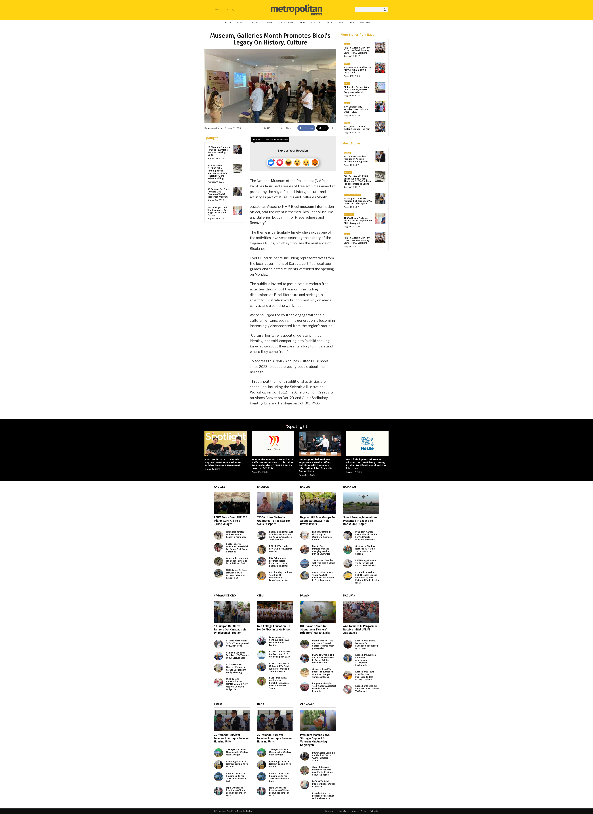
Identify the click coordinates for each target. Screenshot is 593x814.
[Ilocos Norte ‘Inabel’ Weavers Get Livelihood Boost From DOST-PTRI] (347, 644)
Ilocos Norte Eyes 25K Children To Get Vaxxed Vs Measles (367, 689)
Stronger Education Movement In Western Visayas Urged (237, 752)
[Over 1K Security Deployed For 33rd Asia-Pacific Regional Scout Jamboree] (304, 770)
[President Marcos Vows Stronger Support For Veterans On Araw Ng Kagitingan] (318, 721)
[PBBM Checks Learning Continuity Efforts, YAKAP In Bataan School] (304, 756)
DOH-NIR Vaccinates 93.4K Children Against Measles (280, 549)
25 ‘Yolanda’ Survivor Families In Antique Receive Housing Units (219, 151)
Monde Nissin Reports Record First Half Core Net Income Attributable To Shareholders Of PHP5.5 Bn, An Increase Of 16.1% (272, 464)
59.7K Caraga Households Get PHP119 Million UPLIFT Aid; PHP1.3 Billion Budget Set (237, 684)
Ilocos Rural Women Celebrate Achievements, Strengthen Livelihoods (365, 660)
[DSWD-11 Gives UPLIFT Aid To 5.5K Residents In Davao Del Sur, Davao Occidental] (304, 658)
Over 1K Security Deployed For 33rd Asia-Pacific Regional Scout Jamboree (322, 771)
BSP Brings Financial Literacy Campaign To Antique (237, 764)
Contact (364, 811)
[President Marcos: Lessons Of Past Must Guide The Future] (304, 796)
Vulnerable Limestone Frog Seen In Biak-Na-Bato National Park (237, 561)
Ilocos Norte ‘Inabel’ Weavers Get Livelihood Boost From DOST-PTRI (367, 644)
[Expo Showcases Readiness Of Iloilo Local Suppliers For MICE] (218, 791)
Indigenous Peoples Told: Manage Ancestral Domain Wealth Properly (324, 687)
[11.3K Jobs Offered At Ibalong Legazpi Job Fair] (380, 126)
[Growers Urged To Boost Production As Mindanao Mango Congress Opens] (304, 672)
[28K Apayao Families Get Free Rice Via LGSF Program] (304, 563)
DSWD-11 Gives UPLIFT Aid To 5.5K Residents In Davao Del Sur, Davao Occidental (323, 659)
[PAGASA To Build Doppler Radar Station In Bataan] (304, 784)
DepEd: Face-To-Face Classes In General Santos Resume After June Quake (323, 644)
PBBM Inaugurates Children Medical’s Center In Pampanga (236, 535)
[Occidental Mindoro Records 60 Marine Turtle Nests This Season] (347, 549)
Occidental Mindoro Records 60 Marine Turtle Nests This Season (365, 550)
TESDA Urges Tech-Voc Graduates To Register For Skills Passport (218, 211)
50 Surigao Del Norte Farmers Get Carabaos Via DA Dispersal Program (219, 193)
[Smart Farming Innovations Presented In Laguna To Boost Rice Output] (361, 503)
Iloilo (347, 153)
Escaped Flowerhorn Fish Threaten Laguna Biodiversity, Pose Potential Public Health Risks (367, 577)
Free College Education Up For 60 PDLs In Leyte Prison (274, 627)
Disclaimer (330, 811)
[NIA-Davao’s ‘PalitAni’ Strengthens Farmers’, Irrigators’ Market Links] (318, 612)
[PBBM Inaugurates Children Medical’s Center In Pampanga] (218, 535)
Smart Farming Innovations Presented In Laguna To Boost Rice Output (360, 521)
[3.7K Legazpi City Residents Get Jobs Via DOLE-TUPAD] (380, 106)
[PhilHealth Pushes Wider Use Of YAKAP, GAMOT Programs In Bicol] (380, 87)
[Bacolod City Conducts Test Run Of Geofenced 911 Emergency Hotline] (261, 575)
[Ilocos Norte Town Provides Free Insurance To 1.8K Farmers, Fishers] (347, 675)
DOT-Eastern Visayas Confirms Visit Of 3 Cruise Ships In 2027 (279, 654)
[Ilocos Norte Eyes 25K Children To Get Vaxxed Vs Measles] (347, 689)
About (355, 811)
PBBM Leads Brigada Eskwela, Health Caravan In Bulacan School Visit (236, 574)
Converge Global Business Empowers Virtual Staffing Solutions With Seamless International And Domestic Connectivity (315, 465)
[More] (333, 128)
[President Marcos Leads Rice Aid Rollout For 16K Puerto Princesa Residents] (347, 535)
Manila (347, 172)
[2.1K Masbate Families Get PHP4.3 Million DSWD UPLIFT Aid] (380, 67)
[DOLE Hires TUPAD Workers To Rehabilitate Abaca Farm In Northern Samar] (261, 681)
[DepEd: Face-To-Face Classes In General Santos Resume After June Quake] (304, 644)
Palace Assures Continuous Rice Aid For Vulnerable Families (279, 641)
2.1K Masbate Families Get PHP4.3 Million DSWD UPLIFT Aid (358, 70)
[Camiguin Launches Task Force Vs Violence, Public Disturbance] (218, 656)
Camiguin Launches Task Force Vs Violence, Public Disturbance (238, 655)
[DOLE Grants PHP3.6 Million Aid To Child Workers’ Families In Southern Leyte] (261, 666)
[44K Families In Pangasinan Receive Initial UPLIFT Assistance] (361, 612)
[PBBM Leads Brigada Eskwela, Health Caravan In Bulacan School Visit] (218, 573)
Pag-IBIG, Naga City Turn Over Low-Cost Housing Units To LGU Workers (357, 50)
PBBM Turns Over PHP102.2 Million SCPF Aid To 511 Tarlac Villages (230, 521)
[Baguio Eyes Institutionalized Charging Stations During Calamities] (304, 549)
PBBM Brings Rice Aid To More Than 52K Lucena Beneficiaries (365, 563)
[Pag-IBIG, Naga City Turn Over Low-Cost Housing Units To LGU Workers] (380, 47)
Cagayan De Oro (352, 195)
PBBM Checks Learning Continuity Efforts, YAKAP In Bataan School (323, 757)
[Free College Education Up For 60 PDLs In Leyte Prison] (275, 612)
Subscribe (374, 811)
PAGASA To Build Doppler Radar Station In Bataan (324, 784)
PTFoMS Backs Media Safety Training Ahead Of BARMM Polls (237, 643)
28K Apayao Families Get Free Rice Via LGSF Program (323, 563)
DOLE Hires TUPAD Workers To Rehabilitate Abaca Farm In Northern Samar (279, 683)
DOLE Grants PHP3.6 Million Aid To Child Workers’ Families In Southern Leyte (279, 667)
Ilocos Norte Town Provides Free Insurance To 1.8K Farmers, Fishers (364, 675)
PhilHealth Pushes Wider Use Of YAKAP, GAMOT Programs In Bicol (357, 90)
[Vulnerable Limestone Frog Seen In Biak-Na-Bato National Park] (218, 561)
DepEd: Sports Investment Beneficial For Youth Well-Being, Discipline (237, 548)
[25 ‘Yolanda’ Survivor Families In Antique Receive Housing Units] (237, 149)
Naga (347, 44)
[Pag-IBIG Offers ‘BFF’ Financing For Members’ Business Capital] (304, 535)
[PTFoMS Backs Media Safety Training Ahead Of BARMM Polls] (218, 644)
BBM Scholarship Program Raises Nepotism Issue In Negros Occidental (278, 562)
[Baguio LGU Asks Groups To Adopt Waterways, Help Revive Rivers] (318, 503)
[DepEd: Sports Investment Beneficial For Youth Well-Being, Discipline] (218, 547)
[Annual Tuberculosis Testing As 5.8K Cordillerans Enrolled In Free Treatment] (304, 575)
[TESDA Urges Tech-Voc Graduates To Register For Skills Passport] (237, 210)
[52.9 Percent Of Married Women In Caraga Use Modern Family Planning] (218, 668)
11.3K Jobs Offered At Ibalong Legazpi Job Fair (357, 128)
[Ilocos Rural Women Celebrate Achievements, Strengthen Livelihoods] (347, 658)
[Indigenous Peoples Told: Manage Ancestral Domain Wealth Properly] (304, 686)
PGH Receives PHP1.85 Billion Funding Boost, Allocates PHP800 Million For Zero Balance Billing (217, 172)
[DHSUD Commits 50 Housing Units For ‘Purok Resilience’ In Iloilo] (218, 776)
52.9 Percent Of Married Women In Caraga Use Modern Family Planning (236, 668)
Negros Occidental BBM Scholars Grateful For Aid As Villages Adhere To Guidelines (281, 536)
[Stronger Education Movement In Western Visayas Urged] (218, 752)
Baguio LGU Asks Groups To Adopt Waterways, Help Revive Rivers (317, 521)
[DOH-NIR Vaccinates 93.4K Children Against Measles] (261, 549)
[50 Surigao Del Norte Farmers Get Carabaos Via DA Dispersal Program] (237, 191)
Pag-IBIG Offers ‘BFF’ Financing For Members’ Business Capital (322, 536)
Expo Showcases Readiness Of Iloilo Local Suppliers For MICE (236, 792)
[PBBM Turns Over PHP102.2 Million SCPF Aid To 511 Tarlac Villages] (232, 503)
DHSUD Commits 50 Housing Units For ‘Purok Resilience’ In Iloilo (236, 777)
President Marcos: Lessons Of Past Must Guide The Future (323, 796)
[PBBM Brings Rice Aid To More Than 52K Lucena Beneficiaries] (347, 563)
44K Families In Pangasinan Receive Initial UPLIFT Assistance (360, 629)
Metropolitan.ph (215, 128)
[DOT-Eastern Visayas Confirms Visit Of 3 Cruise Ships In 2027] (261, 654)
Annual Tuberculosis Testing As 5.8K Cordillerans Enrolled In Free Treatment (323, 576)
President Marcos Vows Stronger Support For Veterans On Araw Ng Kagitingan (315, 740)
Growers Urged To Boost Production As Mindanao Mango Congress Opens (322, 673)
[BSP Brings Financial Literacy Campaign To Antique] (218, 764)
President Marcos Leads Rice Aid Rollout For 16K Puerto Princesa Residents (366, 536)
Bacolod (348, 215)
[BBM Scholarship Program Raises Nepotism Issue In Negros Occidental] (261, 561)
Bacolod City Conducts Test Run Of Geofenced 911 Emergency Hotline (280, 576)
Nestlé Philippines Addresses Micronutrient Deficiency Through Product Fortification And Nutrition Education (366, 464)
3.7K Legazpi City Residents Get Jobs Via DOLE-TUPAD (356, 109)
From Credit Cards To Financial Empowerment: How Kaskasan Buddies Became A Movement (222, 462)
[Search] (385, 9)
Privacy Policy (343, 811)
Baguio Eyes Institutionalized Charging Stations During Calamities (321, 550)
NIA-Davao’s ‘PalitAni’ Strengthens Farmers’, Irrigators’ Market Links (315, 629)
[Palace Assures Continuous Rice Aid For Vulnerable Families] (261, 640)
